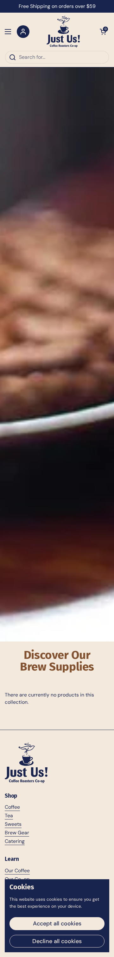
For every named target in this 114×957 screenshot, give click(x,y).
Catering (15, 841)
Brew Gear (17, 832)
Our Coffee (17, 870)
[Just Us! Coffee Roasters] (63, 31)
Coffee (12, 807)
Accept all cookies (57, 923)
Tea (9, 815)
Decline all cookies (57, 941)
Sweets (13, 824)
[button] (103, 31)
